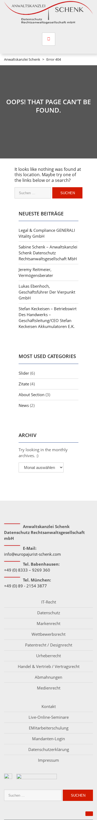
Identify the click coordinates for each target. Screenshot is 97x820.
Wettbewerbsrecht (48, 634)
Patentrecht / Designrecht (48, 645)
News (24, 405)
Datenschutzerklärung (48, 749)
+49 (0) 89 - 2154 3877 (25, 585)
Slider (24, 373)
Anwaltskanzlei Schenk (22, 59)
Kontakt (48, 706)
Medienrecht (48, 688)
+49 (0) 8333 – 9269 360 (27, 570)
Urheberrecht (48, 655)
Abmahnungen (48, 677)
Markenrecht (48, 623)
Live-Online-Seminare (49, 717)
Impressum (48, 760)
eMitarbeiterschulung (48, 728)
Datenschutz (48, 612)
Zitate (24, 383)
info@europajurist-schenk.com (32, 554)
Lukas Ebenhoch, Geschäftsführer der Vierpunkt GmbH (47, 292)
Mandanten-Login (48, 738)
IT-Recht (48, 602)
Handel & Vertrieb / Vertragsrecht (48, 666)
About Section (31, 394)
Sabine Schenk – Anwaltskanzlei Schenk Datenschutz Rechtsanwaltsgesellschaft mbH (48, 252)
